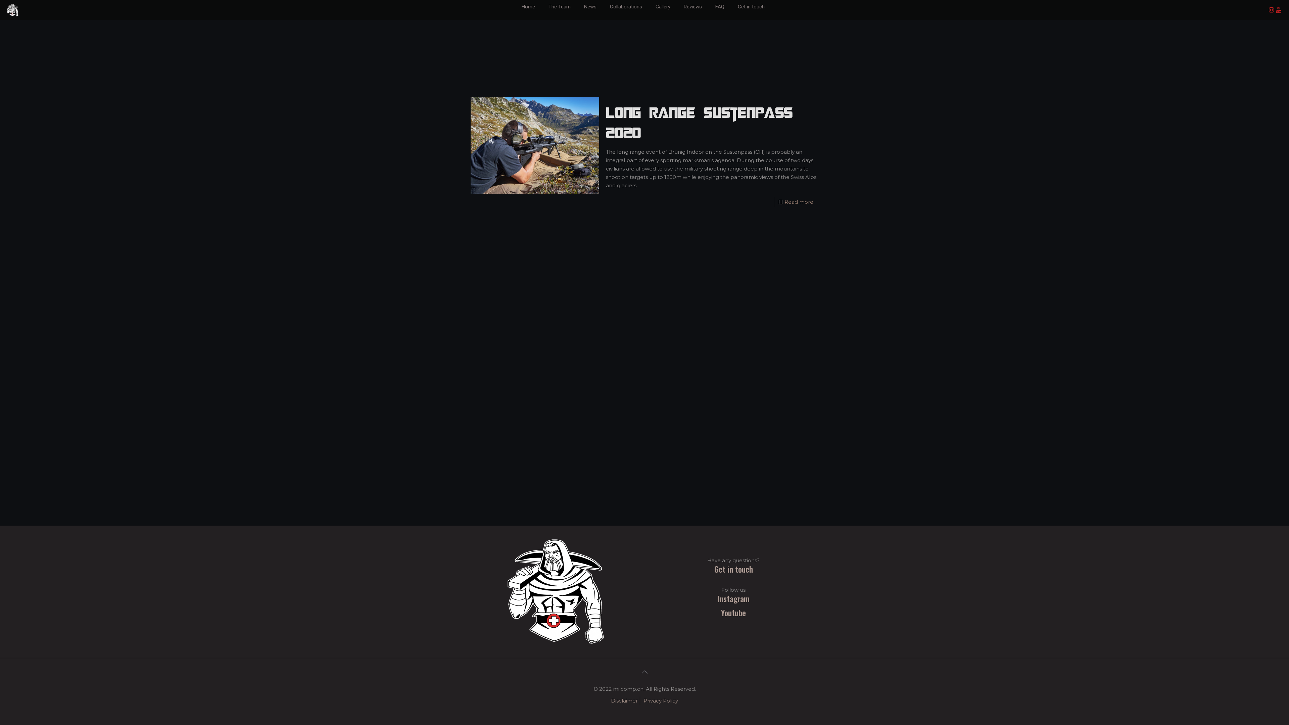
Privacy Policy (660, 700)
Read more (798, 202)
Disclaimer (624, 700)
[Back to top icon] (644, 672)
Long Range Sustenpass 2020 (699, 122)
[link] (590, 16)
